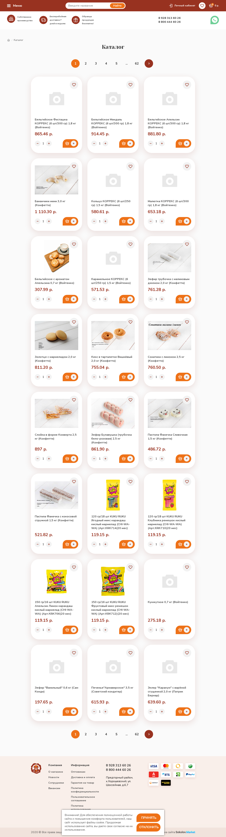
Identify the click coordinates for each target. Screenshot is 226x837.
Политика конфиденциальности (85, 789)
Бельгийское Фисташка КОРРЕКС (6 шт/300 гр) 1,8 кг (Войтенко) (55, 123)
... (127, 63)
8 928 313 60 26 (169, 18)
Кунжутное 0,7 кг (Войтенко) (168, 602)
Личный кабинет (184, 5)
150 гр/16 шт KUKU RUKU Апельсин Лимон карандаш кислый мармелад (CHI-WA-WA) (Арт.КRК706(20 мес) (54, 608)
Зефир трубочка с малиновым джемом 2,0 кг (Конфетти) (168, 281)
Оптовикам (78, 771)
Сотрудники (56, 782)
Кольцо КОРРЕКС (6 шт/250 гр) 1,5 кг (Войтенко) (110, 203)
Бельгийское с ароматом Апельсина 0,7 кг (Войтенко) (54, 281)
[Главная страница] (8, 40)
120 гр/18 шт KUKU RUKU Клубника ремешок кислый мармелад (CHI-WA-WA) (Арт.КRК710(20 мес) (166, 522)
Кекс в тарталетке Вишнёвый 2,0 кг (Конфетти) (111, 359)
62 (137, 63)
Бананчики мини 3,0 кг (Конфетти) (50, 203)
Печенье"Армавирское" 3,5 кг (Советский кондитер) (112, 690)
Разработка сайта (164, 832)
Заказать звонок (214, 20)
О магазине (55, 771)
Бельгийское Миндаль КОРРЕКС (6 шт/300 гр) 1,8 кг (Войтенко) (111, 123)
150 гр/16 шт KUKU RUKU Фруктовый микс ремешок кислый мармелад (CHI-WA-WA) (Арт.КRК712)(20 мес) (110, 608)
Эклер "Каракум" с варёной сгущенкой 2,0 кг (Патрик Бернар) (167, 691)
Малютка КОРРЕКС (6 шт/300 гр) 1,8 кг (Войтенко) (168, 203)
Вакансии (54, 788)
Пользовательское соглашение (83, 798)
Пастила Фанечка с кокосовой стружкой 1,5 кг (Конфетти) (56, 518)
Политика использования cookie (81, 809)
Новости (53, 777)
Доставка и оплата (83, 777)
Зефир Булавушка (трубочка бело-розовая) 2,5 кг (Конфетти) (111, 439)
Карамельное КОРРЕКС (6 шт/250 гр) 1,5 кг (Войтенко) (111, 281)
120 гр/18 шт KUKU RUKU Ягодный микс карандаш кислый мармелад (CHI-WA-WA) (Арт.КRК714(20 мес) (110, 522)
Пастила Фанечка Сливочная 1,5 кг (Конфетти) (168, 437)
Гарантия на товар (82, 782)
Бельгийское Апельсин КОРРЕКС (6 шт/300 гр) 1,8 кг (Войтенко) (168, 123)
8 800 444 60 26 (169, 22)
